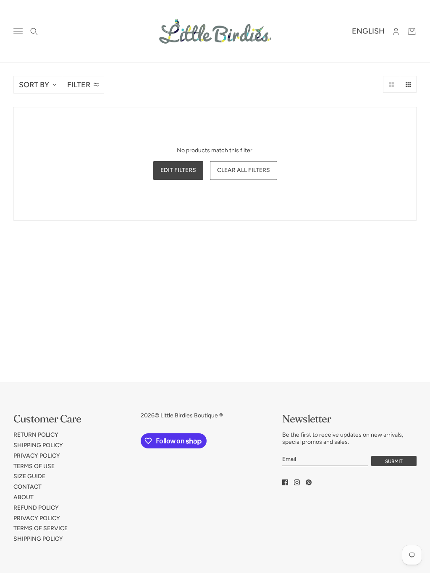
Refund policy (36, 507)
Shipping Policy (38, 445)
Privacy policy (36, 518)
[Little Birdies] (215, 31)
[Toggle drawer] (18, 31)
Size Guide (29, 476)
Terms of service (40, 528)
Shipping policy (38, 538)
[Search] (34, 31)
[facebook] (285, 482)
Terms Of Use (34, 466)
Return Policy (35, 434)
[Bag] (412, 31)
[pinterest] (308, 482)
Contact (27, 486)
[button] (391, 84)
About (23, 497)
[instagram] (297, 482)
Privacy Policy (36, 455)
